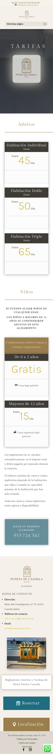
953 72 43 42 (11, 618)
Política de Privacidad (27, 739)
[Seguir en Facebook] (23, 749)
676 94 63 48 (26, 618)
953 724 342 (26, 535)
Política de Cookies (27, 743)
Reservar (31, 703)
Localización (31, 724)
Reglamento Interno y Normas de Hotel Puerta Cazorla (26, 682)
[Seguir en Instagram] (30, 749)
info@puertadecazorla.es (17, 628)
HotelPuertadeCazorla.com (22, 735)
